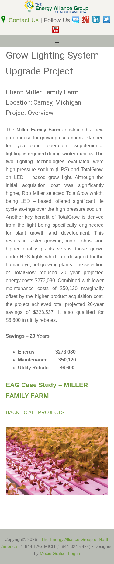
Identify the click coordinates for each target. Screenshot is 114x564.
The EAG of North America (57, 7)
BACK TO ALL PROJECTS (35, 412)
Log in (74, 553)
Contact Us (24, 20)
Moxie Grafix (52, 553)
